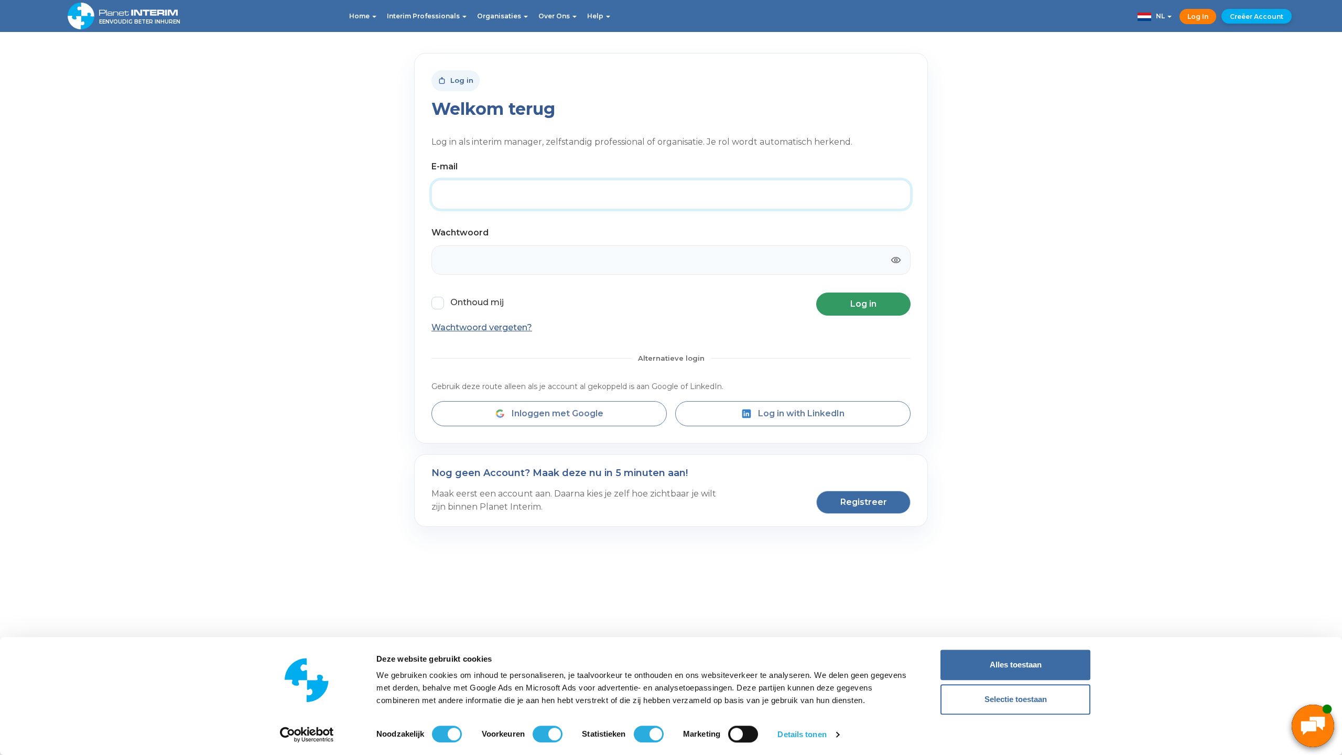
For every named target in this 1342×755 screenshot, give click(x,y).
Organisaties (500, 16)
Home (360, 16)
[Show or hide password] (896, 260)
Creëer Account (1256, 16)
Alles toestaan (1016, 664)
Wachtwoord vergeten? (481, 327)
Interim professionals (424, 16)
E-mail (444, 166)
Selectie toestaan (1015, 699)
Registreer (863, 502)
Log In (1197, 16)
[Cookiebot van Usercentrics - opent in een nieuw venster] (307, 734)
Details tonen (801, 734)
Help (596, 16)
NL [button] (1158, 16)
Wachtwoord (460, 233)
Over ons (554, 16)
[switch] (547, 734)
